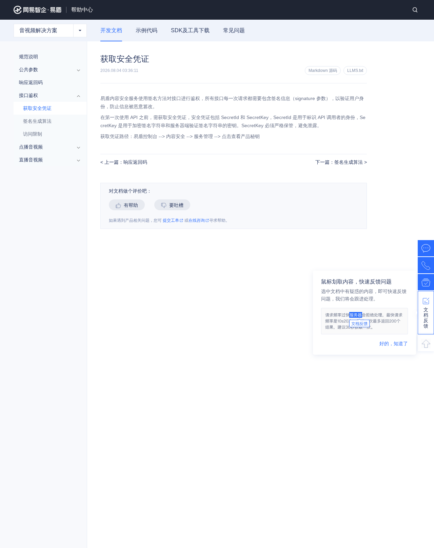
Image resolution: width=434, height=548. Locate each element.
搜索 (415, 10)
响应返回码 (31, 82)
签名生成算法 (37, 121)
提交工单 (171, 220)
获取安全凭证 (37, 108)
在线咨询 (197, 220)
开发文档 (111, 30)
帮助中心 (82, 10)
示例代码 (146, 30)
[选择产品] (80, 30)
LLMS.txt (355, 70)
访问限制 (32, 134)
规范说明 (28, 56)
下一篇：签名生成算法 (339, 162)
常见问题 (234, 30)
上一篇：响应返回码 (125, 162)
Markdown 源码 (323, 70)
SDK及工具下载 (190, 30)
